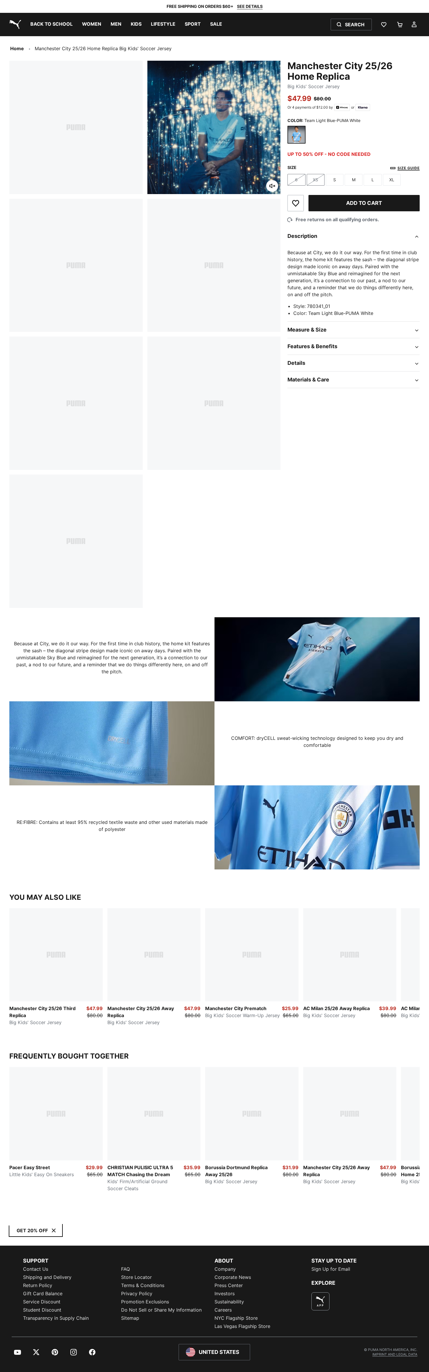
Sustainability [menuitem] (229, 1302)
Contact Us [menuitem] (35, 1269)
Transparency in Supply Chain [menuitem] (56, 1318)
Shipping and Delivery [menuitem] (47, 1277)
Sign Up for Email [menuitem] (330, 1269)
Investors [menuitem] (224, 1293)
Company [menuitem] (225, 1269)
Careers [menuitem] (223, 1310)
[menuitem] (51, 24)
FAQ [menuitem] (125, 1269)
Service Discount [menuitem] (41, 1302)
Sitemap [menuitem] (130, 1318)
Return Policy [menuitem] (37, 1285)
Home (17, 48)
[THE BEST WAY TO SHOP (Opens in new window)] (320, 1301)
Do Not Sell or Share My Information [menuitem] (161, 1310)
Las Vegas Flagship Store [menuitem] (242, 1326)
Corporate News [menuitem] (232, 1277)
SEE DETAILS (250, 6)
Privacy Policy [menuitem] (136, 1293)
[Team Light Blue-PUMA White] (296, 135)
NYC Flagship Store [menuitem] (236, 1318)
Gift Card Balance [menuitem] (42, 1293)
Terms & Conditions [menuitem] (142, 1285)
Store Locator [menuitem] (136, 1277)
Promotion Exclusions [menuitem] (145, 1302)
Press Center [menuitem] (228, 1285)
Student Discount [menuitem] (42, 1310)
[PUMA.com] (14, 24)
